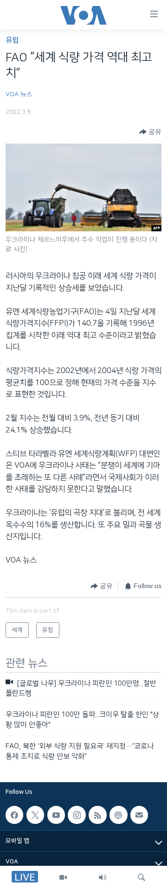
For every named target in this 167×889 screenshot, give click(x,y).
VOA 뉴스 (19, 94)
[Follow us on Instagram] (76, 815)
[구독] (139, 815)
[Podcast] (118, 815)
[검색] (141, 877)
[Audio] (102, 877)
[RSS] (97, 815)
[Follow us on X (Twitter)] (35, 815)
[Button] (150, 132)
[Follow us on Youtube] (56, 815)
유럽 (12, 40)
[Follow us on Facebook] (14, 815)
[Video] (63, 877)
